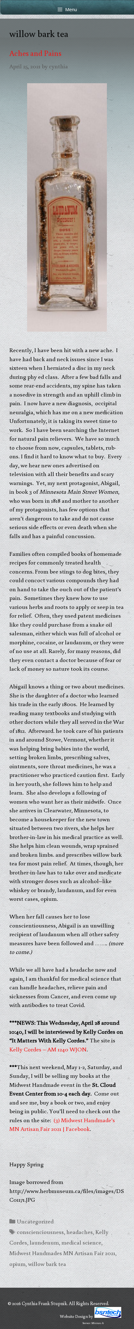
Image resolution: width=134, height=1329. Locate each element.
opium (17, 1264)
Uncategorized (35, 1221)
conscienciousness (40, 1232)
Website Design (74, 1316)
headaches (79, 1232)
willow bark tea (47, 1264)
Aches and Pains (35, 53)
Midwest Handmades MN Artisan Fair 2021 (62, 1253)
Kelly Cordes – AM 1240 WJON (48, 1049)
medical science (81, 1242)
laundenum (44, 1242)
